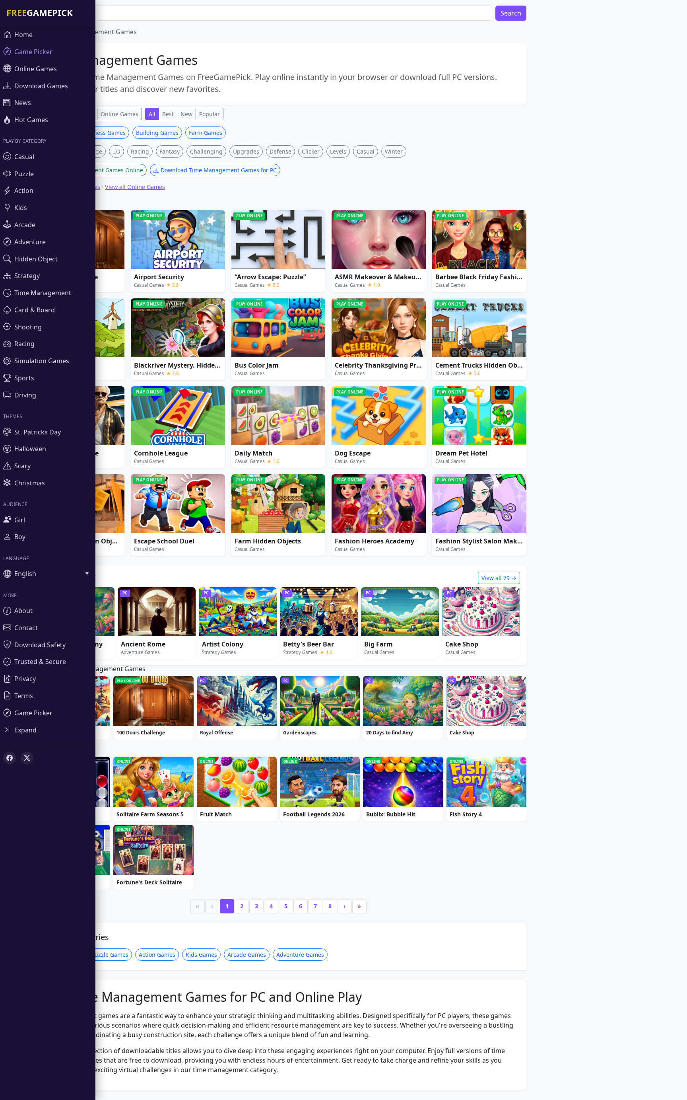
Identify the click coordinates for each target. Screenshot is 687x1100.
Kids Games (201, 954)
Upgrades (246, 151)
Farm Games (205, 132)
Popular (209, 114)
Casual (366, 151)
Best (168, 114)
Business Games (104, 132)
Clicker (311, 151)
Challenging (206, 151)
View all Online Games (135, 187)
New (186, 114)
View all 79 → (498, 578)
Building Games (157, 132)
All (152, 114)
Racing (140, 151)
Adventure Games (300, 954)
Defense (280, 151)
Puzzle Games (109, 954)
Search (511, 13)
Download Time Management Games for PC (218, 170)
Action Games (157, 954)
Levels (338, 151)
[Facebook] (9, 758)
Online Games (119, 114)
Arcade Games (246, 954)
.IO (116, 151)
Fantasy (169, 151)
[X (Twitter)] (27, 758)
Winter (394, 151)
